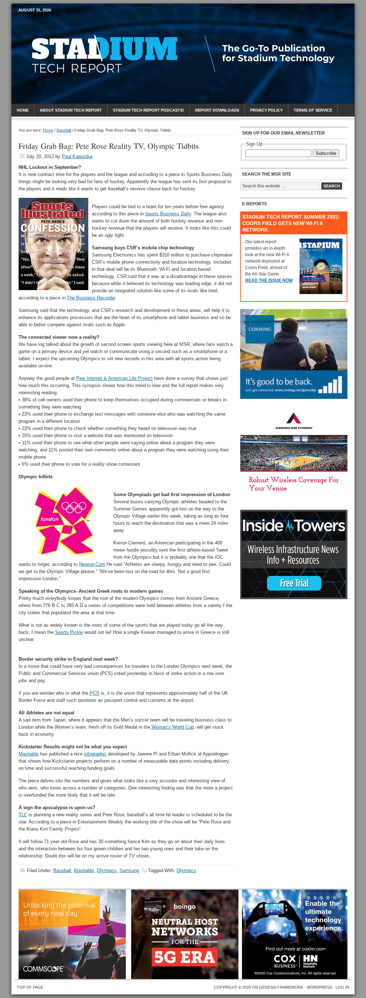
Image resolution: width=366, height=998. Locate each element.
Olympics (107, 870)
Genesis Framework (281, 987)
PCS (94, 693)
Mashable (29, 754)
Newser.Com (92, 564)
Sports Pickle (69, 632)
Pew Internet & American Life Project (114, 378)
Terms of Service (313, 110)
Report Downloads (217, 110)
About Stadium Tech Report (71, 110)
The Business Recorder (91, 297)
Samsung (129, 870)
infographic (95, 754)
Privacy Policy (266, 110)
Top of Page (30, 987)
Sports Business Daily (168, 213)
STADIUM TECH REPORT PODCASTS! (148, 110)
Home (23, 110)
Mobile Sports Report (74, 23)
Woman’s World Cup (172, 727)
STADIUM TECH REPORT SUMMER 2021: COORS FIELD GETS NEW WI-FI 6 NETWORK (291, 223)
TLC (23, 814)
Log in (342, 987)
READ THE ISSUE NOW (269, 280)
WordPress (319, 987)
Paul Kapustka (77, 156)
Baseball (62, 870)
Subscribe (326, 153)
